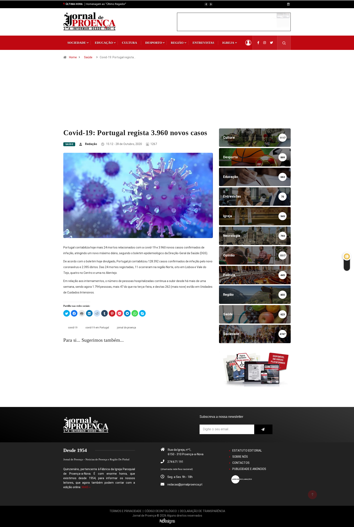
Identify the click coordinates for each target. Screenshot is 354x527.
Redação (91, 144)
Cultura (129, 42)
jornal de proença (126, 327)
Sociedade (76, 42)
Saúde (88, 57)
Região (177, 42)
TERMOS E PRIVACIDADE (125, 511)
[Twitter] (271, 42)
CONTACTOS (241, 462)
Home (73, 57)
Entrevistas (203, 42)
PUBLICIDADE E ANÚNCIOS (249, 469)
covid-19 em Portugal (97, 327)
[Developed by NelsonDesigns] (167, 520)
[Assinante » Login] (248, 42)
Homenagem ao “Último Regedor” (106, 4)
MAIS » (86, 487)
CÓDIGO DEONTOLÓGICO (161, 511)
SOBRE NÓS (240, 456)
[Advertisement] (177, 97)
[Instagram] (264, 42)
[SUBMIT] (263, 429)
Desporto (153, 42)
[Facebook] (258, 42)
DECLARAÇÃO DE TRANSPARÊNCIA (202, 511)
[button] (206, 4)
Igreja (228, 42)
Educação (104, 42)
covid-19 (72, 327)
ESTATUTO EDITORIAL (247, 450)
